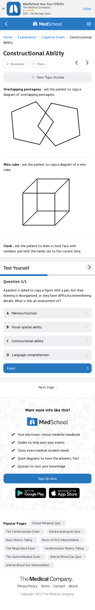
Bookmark (17, 64)
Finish (11, 368)
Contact (59, 586)
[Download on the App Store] (64, 493)
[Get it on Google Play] (30, 493)
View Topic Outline (50, 77)
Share (41, 64)
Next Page (46, 387)
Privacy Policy (27, 586)
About (73, 586)
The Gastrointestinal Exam (23, 557)
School (50, 24)
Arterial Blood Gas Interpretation (27, 565)
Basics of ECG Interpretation (60, 540)
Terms (45, 586)
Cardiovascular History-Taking (64, 548)
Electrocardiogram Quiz (64, 531)
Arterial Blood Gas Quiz (65, 557)
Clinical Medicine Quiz (46, 523)
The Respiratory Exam (20, 548)
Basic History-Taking (19, 540)
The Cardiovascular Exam (23, 531)
